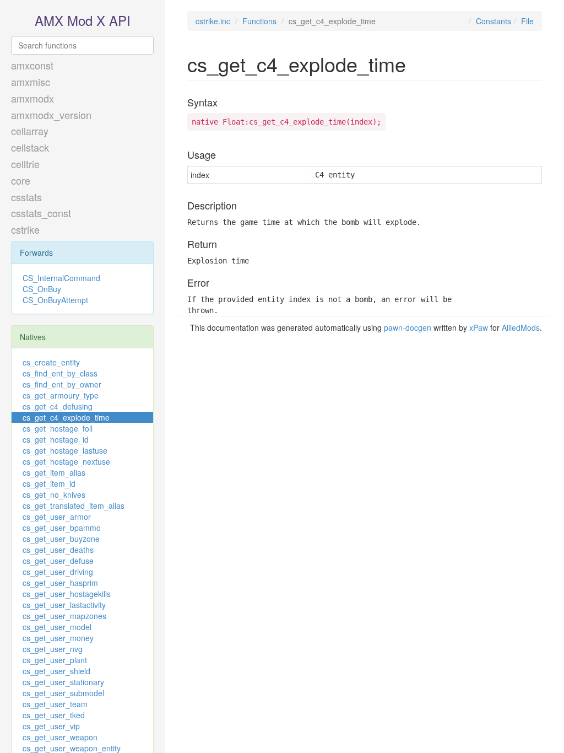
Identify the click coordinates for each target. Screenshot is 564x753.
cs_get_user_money (58, 637)
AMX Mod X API (83, 20)
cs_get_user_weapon (60, 737)
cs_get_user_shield (56, 670)
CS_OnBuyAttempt (55, 299)
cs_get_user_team (55, 703)
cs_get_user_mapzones (64, 615)
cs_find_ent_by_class (60, 373)
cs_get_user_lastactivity (64, 604)
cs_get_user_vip (51, 726)
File (527, 20)
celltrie (25, 164)
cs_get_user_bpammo (62, 527)
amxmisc (30, 81)
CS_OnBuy (42, 288)
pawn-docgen (407, 327)
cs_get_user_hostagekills (67, 593)
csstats (26, 197)
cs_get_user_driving (58, 571)
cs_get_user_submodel (63, 692)
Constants (493, 20)
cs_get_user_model (57, 626)
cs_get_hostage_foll (58, 428)
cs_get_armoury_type (61, 395)
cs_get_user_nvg (53, 648)
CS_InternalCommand (61, 277)
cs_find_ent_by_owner (62, 384)
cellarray (29, 130)
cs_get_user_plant (55, 659)
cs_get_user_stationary (63, 681)
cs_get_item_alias (54, 472)
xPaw (478, 327)
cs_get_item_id (49, 483)
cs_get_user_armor (57, 516)
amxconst (32, 65)
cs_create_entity (51, 362)
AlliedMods (521, 327)
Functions (259, 20)
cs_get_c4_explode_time (66, 417)
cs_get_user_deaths (58, 549)
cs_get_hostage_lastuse (65, 450)
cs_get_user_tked (54, 714)
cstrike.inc (213, 20)
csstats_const (41, 213)
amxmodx (32, 98)
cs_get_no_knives (54, 494)
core (20, 180)
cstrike (25, 229)
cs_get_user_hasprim (60, 582)
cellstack (30, 147)
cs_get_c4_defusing (58, 406)
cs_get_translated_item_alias (73, 505)
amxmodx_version (51, 114)
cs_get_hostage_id (56, 439)
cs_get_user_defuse (58, 560)
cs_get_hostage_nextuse (66, 461)
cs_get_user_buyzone (61, 538)
